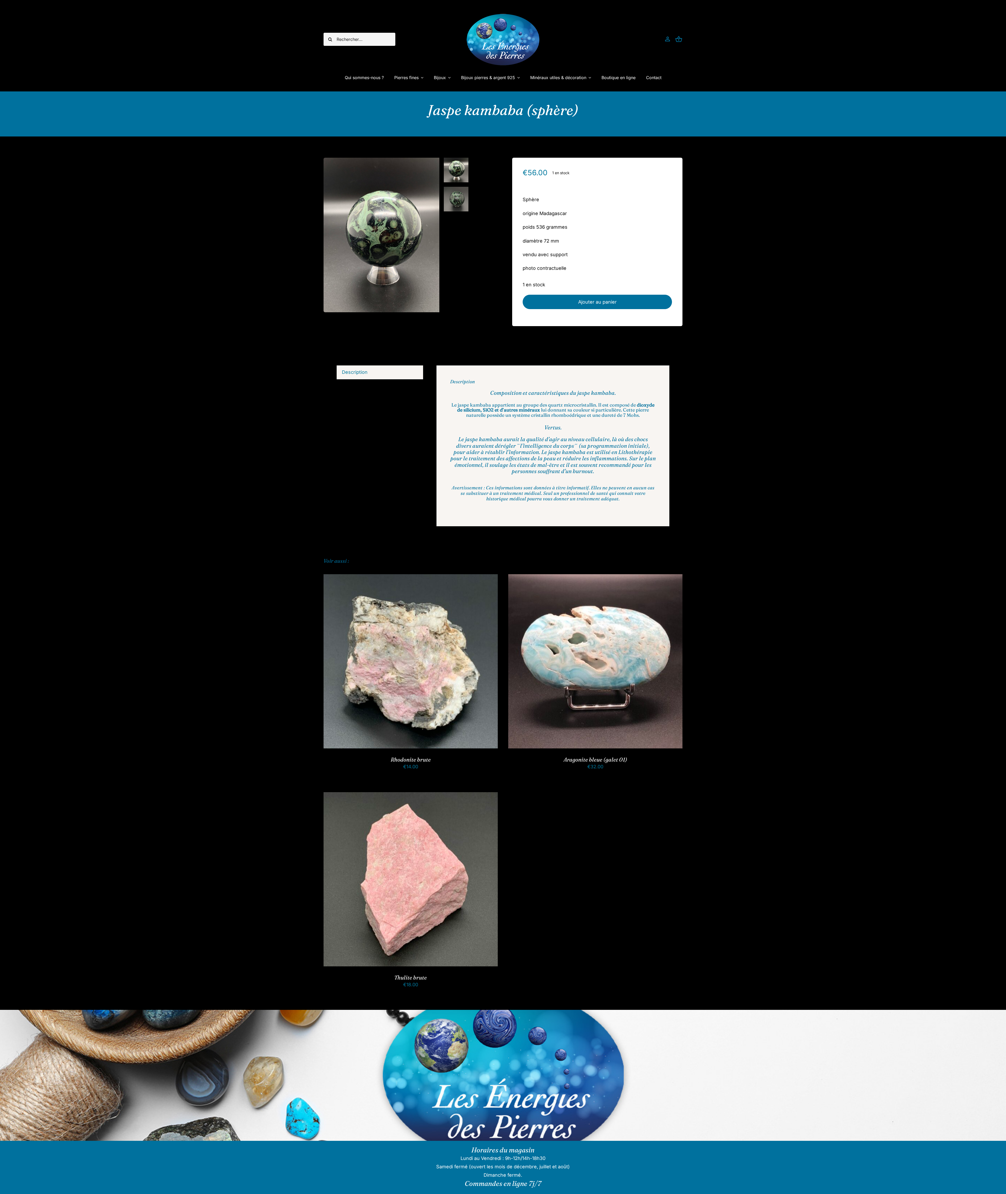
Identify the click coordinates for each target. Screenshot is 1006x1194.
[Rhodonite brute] (411, 578)
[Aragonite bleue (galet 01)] (595, 578)
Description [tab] (355, 372)
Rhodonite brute (411, 759)
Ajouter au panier (597, 302)
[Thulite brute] (411, 796)
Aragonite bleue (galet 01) (595, 759)
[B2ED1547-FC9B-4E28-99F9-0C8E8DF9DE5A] (381, 235)
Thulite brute (410, 977)
